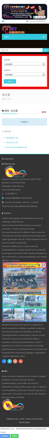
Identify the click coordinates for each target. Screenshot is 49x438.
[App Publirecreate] (24, 12)
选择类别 (7, 70)
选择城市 (7, 60)
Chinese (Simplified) (37, 21)
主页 (3, 99)
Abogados (12, 137)
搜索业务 (10, 81)
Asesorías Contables (16, 147)
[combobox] (24, 64)
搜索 (45, 50)
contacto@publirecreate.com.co (18, 198)
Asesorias (12, 142)
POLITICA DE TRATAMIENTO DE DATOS (19, 206)
